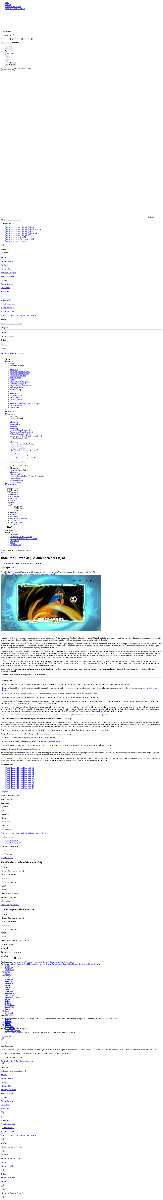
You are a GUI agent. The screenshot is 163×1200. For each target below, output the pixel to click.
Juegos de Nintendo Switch (19, 374)
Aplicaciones (14, 496)
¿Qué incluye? (15, 474)
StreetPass (45, 833)
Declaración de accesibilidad (83, 964)
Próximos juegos (15, 378)
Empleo (12, 543)
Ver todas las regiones (13, 997)
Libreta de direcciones (13, 7)
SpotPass (37, 833)
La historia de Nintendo (18, 462)
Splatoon (4, 280)
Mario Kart (5, 291)
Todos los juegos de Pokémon (15, 241)
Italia (7, 977)
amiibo (12, 460)
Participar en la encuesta (24, 1061)
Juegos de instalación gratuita (20, 382)
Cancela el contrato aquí (53, 964)
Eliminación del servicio (36, 964)
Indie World (14, 516)
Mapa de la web (15, 545)
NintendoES (5, 332)
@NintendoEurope (7, 308)
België (7, 966)
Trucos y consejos (16, 522)
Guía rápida (17, 843)
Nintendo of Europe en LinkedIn (12, 353)
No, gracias (5, 1036)
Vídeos (12, 500)
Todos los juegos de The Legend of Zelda (19, 239)
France (7, 974)
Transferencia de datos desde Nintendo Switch (26, 436)
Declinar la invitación (8, 1061)
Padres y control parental (9, 962)
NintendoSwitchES (7, 336)
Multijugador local (27, 833)
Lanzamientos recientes (18, 376)
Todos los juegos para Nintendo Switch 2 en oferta (23, 229)
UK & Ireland (10, 1005)
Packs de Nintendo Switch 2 (20, 434)
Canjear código (15, 407)
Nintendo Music (15, 482)
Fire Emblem (5, 265)
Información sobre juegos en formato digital (25, 404)
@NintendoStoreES (8, 304)
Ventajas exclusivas (16, 480)
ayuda (98, 711)
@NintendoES (6, 300)
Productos (13, 498)
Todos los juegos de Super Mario (16, 237)
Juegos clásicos (15, 478)
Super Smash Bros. (7, 276)
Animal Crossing (7, 284)
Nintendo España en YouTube (11, 324)
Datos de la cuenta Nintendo (15, 9)
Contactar (96, 964)
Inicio (7, 3)
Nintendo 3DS (6, 269)
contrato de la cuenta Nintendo (51, 741)
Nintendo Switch (7, 261)
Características (15, 424)
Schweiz (8, 1021)
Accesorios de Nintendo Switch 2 (21, 432)
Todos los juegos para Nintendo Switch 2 (19, 227)
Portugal (8, 997)
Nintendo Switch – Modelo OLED (22, 444)
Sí (10, 1036)
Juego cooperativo (7, 833)
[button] (83, 359)
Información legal (21, 964)
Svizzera (8, 1025)
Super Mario (5, 288)
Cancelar (4, 1022)
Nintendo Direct (15, 514)
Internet (17, 833)
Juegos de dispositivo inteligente (21, 386)
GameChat (13, 426)
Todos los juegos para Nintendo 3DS (18, 235)
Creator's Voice (15, 520)
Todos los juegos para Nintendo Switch (19, 231)
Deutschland (9, 970)
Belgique (8, 981)
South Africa (9, 995)
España (7, 972)
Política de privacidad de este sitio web (62, 962)
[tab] (81, 958)
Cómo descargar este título (10, 905)
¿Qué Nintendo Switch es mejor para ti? (24, 450)
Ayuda (21, 962)
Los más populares (16, 400)
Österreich (9, 1015)
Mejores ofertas (15, 398)
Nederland (9, 1013)
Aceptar (10, 1022)
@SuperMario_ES (7, 311)
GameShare (14, 428)
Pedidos (8, 5)
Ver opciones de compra (23, 68)
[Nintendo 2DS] (7, 858)
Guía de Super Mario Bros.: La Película (23, 539)
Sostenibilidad (68, 964)
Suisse (7, 1001)
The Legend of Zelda (8, 273)
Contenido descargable (18, 384)
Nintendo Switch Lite (17, 448)
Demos (12, 380)
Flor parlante (14, 454)
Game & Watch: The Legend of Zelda (23, 458)
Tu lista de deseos (16, 405)
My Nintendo (14, 541)
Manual (15, 841)
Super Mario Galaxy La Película (21, 537)
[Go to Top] (81, 548)
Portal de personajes (17, 388)
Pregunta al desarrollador (18, 518)
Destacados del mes (17, 396)
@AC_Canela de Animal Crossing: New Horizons (18, 315)
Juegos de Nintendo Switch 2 (20, 372)
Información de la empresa (33, 962)
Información (14, 370)
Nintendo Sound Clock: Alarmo (21, 456)
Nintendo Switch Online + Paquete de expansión (27, 476)
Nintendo (4, 258)
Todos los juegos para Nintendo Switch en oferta (22, 233)
